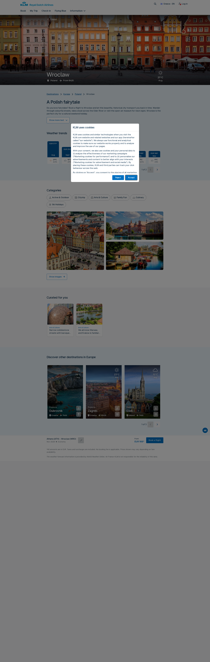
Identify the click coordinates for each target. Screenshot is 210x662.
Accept (131, 177)
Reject (118, 177)
